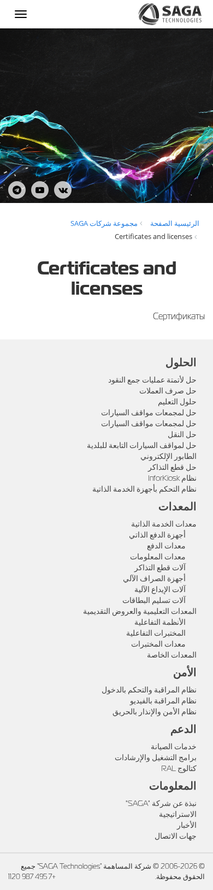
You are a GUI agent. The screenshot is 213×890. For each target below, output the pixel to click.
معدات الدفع (166, 546)
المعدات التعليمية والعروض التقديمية (140, 611)
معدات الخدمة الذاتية (164, 524)
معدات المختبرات (158, 644)
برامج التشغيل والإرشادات (156, 757)
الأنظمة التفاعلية (160, 622)
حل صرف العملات (168, 391)
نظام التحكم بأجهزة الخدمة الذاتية (144, 489)
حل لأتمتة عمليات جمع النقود (152, 380)
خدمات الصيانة (174, 746)
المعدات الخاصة (172, 655)
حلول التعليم (177, 402)
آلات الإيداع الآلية (160, 589)
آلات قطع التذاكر (160, 567)
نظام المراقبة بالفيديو (163, 701)
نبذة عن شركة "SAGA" (161, 803)
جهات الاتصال (176, 836)
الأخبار (187, 825)
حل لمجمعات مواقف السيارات (149, 412)
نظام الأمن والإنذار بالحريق (155, 711)
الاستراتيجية (178, 814)
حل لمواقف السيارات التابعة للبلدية (142, 445)
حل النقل (182, 434)
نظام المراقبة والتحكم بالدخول (149, 690)
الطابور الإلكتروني (168, 456)
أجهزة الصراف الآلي (154, 578)
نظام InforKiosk (172, 478)
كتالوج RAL (179, 768)
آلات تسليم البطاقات (154, 600)
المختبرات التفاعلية (156, 633)
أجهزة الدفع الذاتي (157, 535)
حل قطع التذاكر (172, 467)
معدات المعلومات (158, 557)
